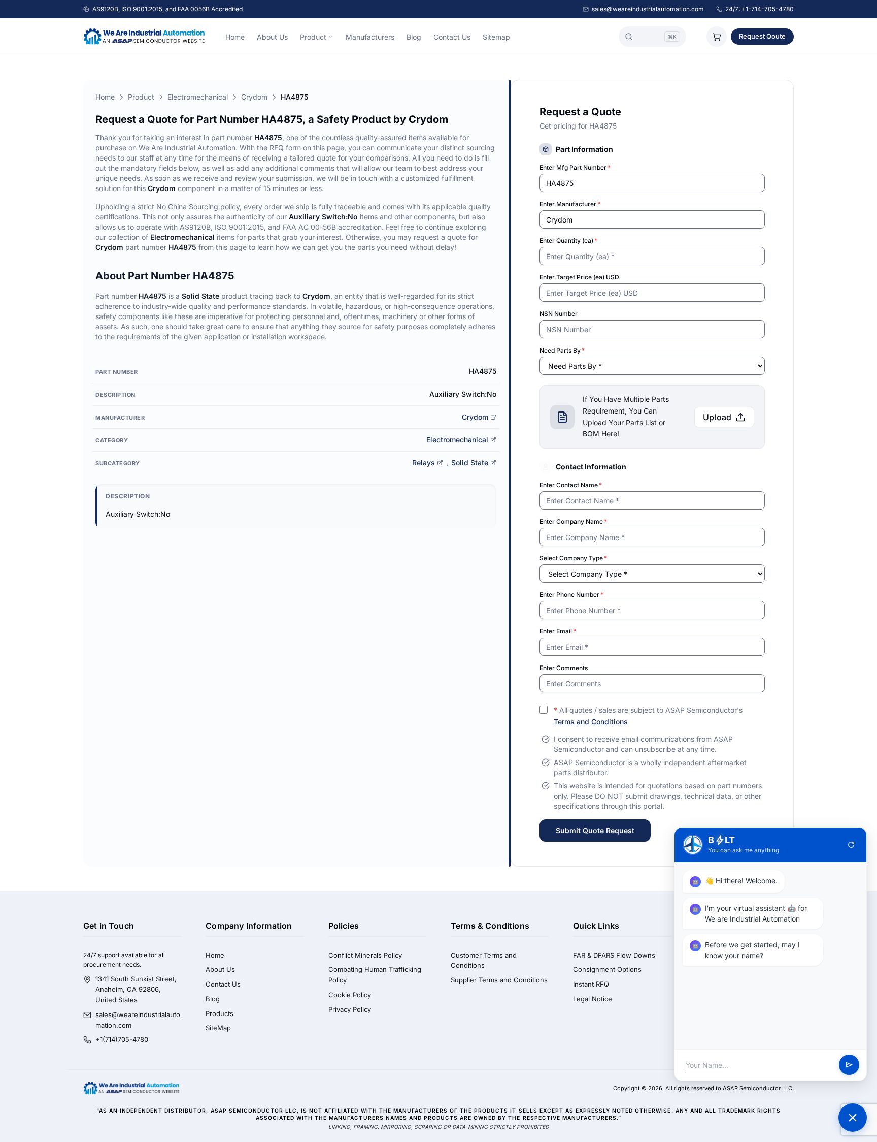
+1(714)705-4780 (121, 1039)
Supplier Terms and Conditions (499, 980)
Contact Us (451, 37)
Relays (423, 462)
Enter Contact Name (570, 485)
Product (313, 37)
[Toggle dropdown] (330, 37)
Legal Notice (592, 999)
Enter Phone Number (571, 594)
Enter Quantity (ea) (568, 240)
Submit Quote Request (595, 830)
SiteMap (218, 1028)
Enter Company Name (573, 521)
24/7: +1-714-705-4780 (759, 9)
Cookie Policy (349, 995)
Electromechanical (197, 96)
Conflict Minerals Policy (365, 955)
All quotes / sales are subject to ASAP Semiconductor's (648, 716)
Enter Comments (563, 668)
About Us (272, 37)
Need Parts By (562, 350)
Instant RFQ (591, 984)
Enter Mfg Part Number (575, 167)
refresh (851, 845)
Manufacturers (370, 37)
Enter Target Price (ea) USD (579, 277)
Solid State (469, 462)
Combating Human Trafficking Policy (374, 974)
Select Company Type (573, 558)
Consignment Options (607, 969)
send (849, 1065)
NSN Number (558, 314)
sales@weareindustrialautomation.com (648, 9)
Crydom (254, 96)
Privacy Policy (349, 1009)
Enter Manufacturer (569, 204)
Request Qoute (762, 36)
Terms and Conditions (591, 721)
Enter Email (557, 631)
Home (235, 37)
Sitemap (496, 37)
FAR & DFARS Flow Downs (614, 955)
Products (219, 1013)
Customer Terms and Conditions (484, 960)
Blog (414, 37)
